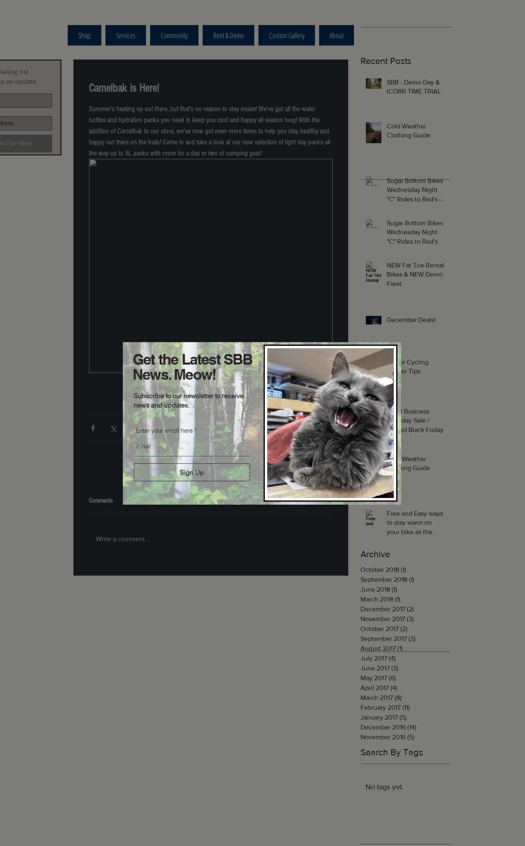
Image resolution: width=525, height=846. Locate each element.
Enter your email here (164, 430)
